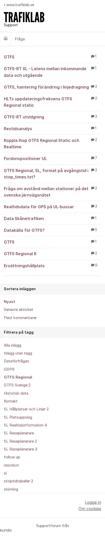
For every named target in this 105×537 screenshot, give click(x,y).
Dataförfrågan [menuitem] (16, 361)
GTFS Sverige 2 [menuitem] (17, 385)
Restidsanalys (50, 128)
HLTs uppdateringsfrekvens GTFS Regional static (50, 102)
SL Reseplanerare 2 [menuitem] (20, 441)
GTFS (50, 56)
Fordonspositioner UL (50, 158)
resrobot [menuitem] (11, 465)
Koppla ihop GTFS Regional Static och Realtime (50, 143)
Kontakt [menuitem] (11, 401)
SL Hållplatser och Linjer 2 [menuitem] (26, 409)
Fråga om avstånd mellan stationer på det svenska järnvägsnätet (50, 192)
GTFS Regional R (50, 253)
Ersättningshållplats (50, 265)
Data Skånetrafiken (50, 218)
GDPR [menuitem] (9, 369)
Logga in (93, 502)
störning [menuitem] (11, 489)
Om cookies (89, 508)
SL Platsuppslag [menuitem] (18, 417)
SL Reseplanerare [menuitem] (19, 433)
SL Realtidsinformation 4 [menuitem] (25, 425)
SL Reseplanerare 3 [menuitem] (20, 449)
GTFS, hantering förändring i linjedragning (50, 87)
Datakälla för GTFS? (50, 230)
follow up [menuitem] (12, 457)
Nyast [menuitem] (9, 301)
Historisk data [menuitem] (16, 393)
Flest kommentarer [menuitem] (20, 317)
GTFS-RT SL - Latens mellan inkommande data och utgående (50, 72)
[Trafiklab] (5, 38)
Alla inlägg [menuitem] (12, 345)
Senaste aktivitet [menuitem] (18, 309)
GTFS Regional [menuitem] (18, 377)
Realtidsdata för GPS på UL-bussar (50, 206)
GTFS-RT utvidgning (50, 116)
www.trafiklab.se (20, 5)
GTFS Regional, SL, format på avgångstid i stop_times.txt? (50, 173)
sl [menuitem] (5, 473)
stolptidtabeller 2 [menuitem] (18, 481)
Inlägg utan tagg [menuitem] (18, 353)
